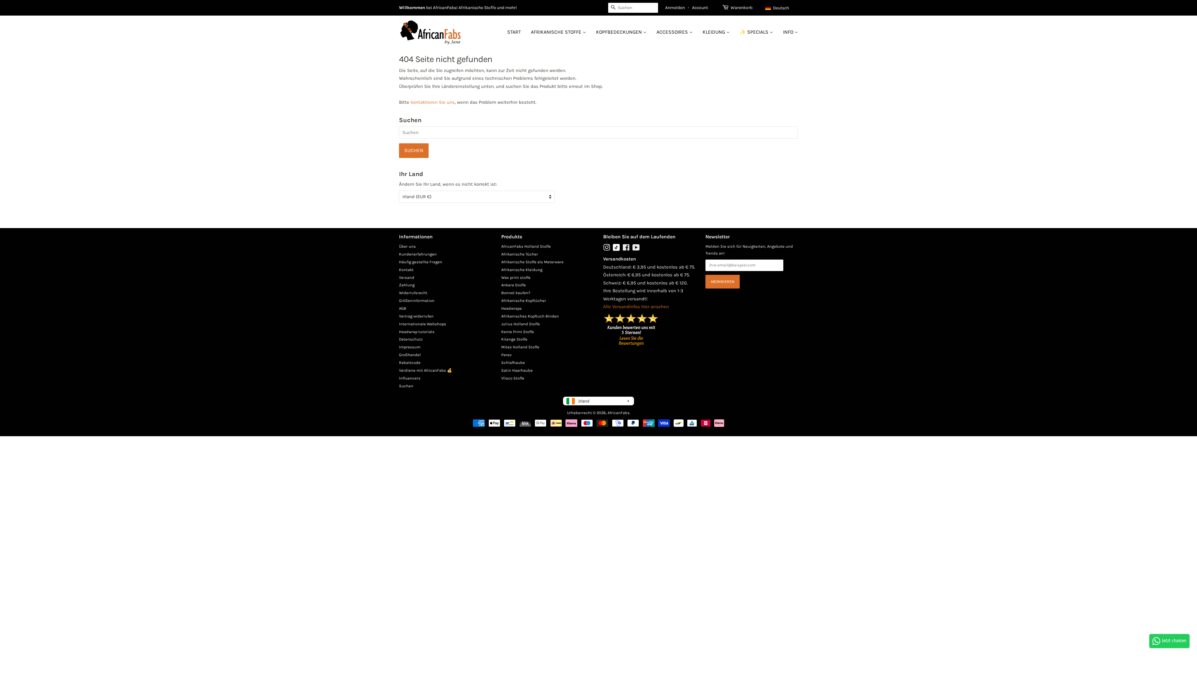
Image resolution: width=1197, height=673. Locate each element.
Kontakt (406, 269)
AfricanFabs (619, 412)
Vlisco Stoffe (512, 378)
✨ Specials (755, 32)
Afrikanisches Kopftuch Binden (530, 316)
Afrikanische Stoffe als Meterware (532, 262)
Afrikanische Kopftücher (523, 300)
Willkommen (412, 7)
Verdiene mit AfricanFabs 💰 (425, 370)
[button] (780, 7)
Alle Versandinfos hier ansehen (636, 306)
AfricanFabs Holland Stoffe (526, 246)
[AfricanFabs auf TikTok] (616, 249)
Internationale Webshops (422, 324)
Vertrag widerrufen (416, 316)
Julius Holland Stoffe (520, 324)
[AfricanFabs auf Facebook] (626, 248)
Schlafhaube (513, 362)
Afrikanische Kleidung (521, 269)
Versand (406, 277)
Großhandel (410, 354)
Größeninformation (417, 300)
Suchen (406, 386)
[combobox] (633, 8)
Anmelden (675, 7)
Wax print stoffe (516, 277)
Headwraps (511, 308)
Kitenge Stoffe (514, 339)
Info (789, 32)
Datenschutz (411, 339)
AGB (402, 308)
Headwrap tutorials (417, 331)
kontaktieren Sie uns (433, 102)
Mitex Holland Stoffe (520, 347)
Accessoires (672, 32)
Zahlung (407, 285)
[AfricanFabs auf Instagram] (606, 248)
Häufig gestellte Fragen (420, 262)
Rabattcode (410, 362)
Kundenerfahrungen (418, 254)
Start (514, 32)
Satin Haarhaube (517, 370)
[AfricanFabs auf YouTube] (636, 248)
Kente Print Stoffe (517, 331)
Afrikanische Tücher (519, 254)
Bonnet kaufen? (515, 292)
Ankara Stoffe (513, 285)
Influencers (410, 378)
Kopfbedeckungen (619, 32)
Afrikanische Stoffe (557, 32)
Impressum (410, 347)
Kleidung (714, 32)
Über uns (407, 246)
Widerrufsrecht (413, 292)
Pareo (506, 354)
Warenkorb (741, 7)
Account (700, 7)
